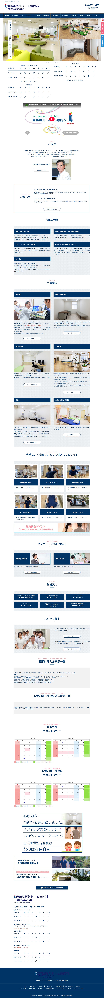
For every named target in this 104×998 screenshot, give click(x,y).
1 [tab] (46, 62)
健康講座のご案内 (50, 988)
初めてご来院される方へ (18, 16)
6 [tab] (57, 62)
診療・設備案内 (55, 16)
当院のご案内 (46, 16)
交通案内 (89, 16)
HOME (25, 986)
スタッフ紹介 (36, 16)
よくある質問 (65, 16)
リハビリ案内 (74, 16)
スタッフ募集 (60, 988)
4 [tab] (53, 62)
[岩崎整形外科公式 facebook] (52, 889)
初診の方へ (33, 986)
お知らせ (69, 988)
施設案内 (82, 16)
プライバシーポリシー (79, 988)
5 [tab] (55, 62)
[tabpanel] (52, 39)
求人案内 (96, 16)
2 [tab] (48, 62)
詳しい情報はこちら (52, 209)
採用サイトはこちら (72, 636)
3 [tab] (51, 62)
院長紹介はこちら (41, 170)
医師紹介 (28, 16)
